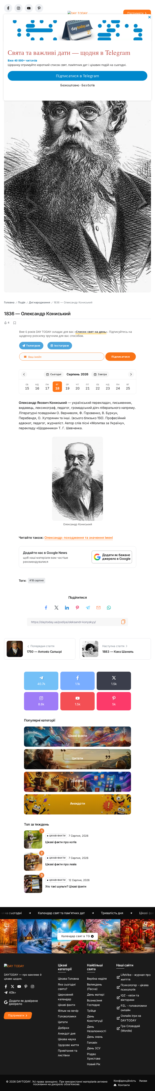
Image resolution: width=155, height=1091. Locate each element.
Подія (21, 302)
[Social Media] (41, 681)
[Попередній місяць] (24, 374)
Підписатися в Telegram (77, 75)
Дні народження (39, 302)
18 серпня (37, 580)
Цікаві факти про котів (60, 842)
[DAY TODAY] (14, 966)
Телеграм (33, 345)
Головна (9, 302)
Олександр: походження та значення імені (78, 538)
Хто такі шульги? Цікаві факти (65, 886)
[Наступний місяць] (131, 374)
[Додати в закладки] (14, 323)
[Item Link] (77, 737)
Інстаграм (61, 345)
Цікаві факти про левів (60, 864)
